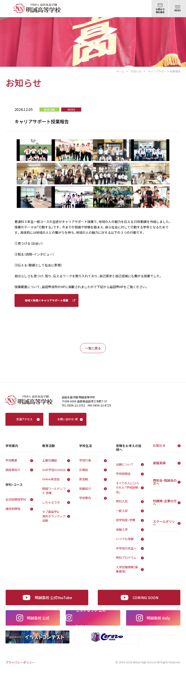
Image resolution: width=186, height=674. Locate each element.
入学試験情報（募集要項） (127, 569)
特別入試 (122, 501)
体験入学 (122, 529)
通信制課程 (12, 509)
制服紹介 (85, 488)
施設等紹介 (12, 470)
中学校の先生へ (126, 548)
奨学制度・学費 (125, 520)
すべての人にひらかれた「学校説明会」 (127, 487)
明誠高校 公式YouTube (53, 597)
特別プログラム (126, 557)
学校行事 (85, 460)
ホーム (120, 71)
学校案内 (85, 498)
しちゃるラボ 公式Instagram (91, 618)
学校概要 (11, 460)
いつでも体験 (125, 539)
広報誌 (83, 470)
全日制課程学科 (15, 499)
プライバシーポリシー (20, 662)
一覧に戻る (93, 348)
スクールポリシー (164, 523)
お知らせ (136, 71)
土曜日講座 (49, 460)
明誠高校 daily (158, 618)
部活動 (83, 479)
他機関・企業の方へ (165, 502)
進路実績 (159, 462)
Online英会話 (51, 479)
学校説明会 (123, 473)
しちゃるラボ (51, 502)
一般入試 (122, 511)
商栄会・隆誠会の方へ (165, 482)
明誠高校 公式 (38, 618)
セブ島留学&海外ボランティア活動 (54, 516)
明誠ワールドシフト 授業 (54, 490)
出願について (125, 464)
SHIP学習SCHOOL (54, 470)
